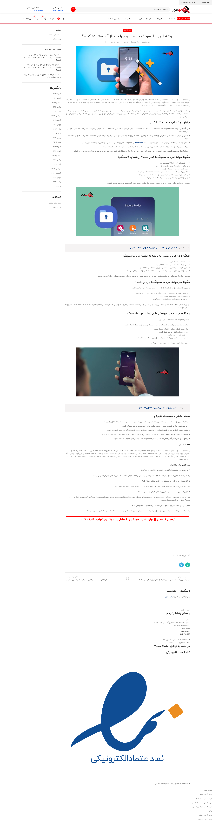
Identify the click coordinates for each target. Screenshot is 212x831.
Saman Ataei (136, 42)
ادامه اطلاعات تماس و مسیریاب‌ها (175, 639)
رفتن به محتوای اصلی (188, 2)
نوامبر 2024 (57, 160)
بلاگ (210, 811)
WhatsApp (138, 143)
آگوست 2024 (56, 173)
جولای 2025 (57, 124)
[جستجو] (73, 9)
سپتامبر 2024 (56, 168)
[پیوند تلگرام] (181, 564)
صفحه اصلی (208, 790)
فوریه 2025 (57, 146)
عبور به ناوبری (205, 2)
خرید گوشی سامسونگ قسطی (202, 803)
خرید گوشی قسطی (205, 794)
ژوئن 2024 (57, 182)
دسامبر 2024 (56, 155)
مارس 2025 (57, 142)
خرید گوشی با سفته (205, 819)
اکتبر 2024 (57, 164)
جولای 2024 (57, 177)
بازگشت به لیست (127, 578)
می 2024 (58, 186)
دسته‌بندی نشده (55, 35)
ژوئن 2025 (57, 129)
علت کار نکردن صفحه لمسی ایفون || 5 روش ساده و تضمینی (153, 247)
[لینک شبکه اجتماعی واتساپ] (187, 564)
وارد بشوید (168, 597)
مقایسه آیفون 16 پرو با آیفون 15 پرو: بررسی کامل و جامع (42, 76)
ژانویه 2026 (57, 98)
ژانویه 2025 (57, 151)
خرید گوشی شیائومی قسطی (202, 807)
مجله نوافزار (127, 30)
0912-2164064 (185, 634)
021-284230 (185, 631)
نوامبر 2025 (57, 107)
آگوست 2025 (56, 120)
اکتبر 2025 (57, 111)
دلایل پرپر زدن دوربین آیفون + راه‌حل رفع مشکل (158, 408)
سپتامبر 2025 (56, 116)
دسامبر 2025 (56, 102)
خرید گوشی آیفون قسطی (203, 798)
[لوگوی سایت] (181, 9)
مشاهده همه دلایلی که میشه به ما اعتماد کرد (171, 783)
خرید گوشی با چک (205, 815)
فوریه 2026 (57, 94)
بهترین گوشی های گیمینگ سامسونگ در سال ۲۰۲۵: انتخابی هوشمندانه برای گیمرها (42, 57)
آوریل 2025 (57, 138)
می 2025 (58, 133)
